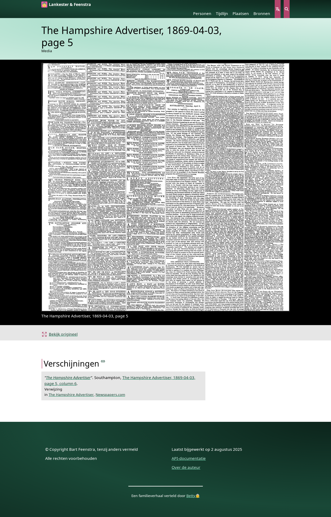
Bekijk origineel (63, 334)
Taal (278, 9)
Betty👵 (193, 495)
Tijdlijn (222, 13)
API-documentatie (189, 458)
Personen (202, 13)
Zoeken (287, 9)
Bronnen (261, 13)
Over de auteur (186, 467)
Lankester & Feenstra (70, 4)
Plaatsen (241, 13)
